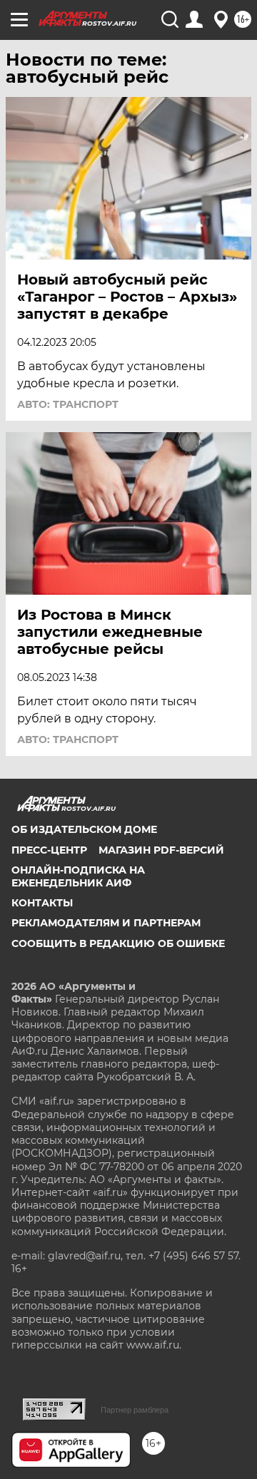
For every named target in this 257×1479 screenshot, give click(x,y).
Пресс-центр (49, 850)
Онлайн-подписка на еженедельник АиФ (78, 876)
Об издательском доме (84, 829)
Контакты (42, 902)
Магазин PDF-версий (161, 850)
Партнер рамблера (134, 1410)
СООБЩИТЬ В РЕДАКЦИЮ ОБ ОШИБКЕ (118, 943)
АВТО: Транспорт (68, 404)
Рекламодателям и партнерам (106, 922)
